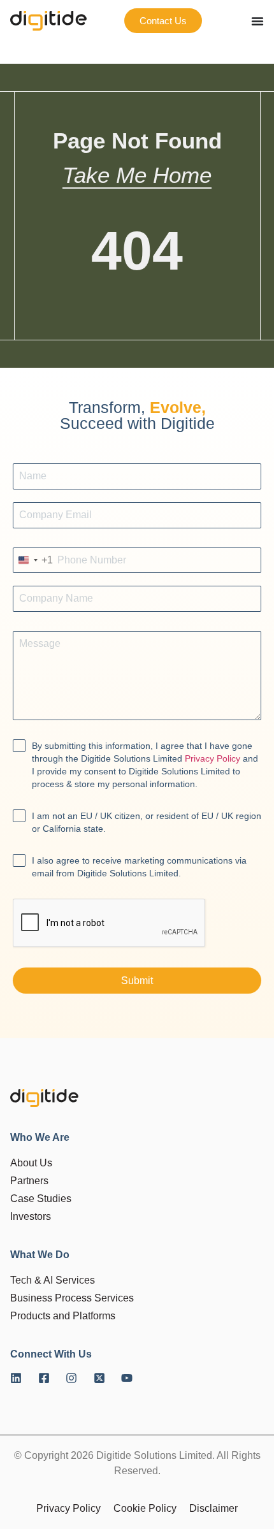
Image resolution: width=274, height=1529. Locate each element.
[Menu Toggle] (257, 21)
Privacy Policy (212, 758)
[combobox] (33, 560)
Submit (137, 980)
